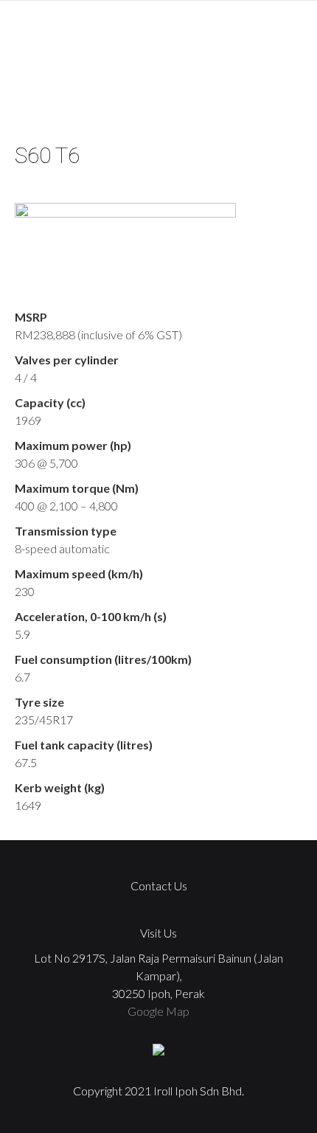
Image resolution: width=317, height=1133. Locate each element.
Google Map (158, 1011)
